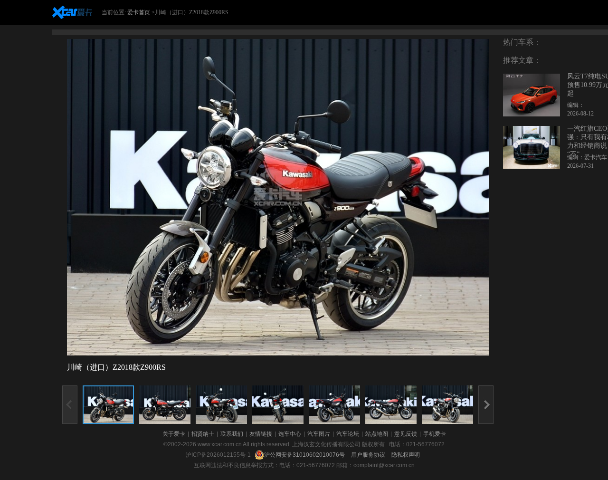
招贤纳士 (202, 434)
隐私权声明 (405, 454)
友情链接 (260, 434)
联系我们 (231, 434)
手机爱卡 (434, 434)
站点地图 (376, 434)
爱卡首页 (139, 12)
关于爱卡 (173, 434)
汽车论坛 (347, 434)
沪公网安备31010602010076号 (305, 454)
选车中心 (289, 434)
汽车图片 (318, 434)
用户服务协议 (369, 454)
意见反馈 (405, 434)
